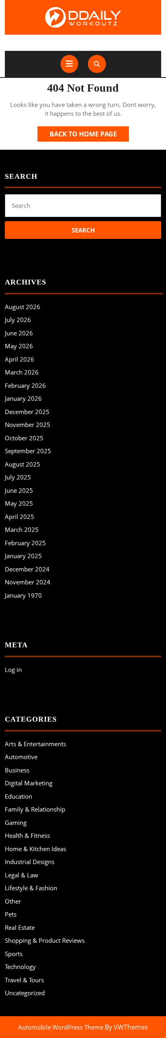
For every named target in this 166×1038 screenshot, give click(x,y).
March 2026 (22, 372)
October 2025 (24, 438)
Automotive (21, 757)
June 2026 (19, 333)
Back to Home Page (89, 135)
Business (17, 770)
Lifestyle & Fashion (31, 888)
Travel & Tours (24, 980)
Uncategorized (25, 993)
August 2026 (22, 307)
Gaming (16, 822)
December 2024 (27, 569)
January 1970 (23, 595)
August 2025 (22, 464)
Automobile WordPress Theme (60, 1027)
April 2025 (19, 517)
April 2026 (19, 359)
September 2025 (28, 451)
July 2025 (18, 477)
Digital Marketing (28, 783)
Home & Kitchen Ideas (35, 849)
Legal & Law (21, 875)
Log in (13, 669)
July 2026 (18, 320)
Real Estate (20, 927)
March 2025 (22, 529)
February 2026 (25, 385)
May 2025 (19, 503)
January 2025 (23, 556)
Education (18, 796)
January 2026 (23, 398)
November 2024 (27, 582)
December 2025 (27, 412)
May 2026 (19, 346)
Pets (11, 914)
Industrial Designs (29, 862)
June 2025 (19, 490)
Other (13, 901)
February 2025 (25, 543)
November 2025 (27, 425)
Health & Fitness (27, 835)
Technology (20, 967)
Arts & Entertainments (35, 744)
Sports (14, 954)
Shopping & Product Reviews (45, 940)
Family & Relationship (35, 809)
